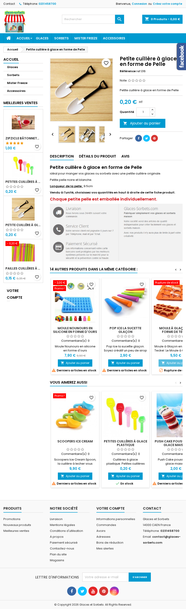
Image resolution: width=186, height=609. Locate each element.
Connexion (139, 4)
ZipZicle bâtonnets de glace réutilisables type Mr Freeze (23, 138)
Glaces (42, 38)
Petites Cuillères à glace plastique (23, 182)
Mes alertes (105, 548)
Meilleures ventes (16, 531)
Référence (128, 71)
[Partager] (138, 138)
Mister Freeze (85, 38)
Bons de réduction (109, 542)
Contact (9, 4)
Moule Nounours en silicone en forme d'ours (75, 330)
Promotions (11, 519)
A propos (57, 537)
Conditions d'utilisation (66, 531)
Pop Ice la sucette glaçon (125, 330)
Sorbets (61, 38)
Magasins (57, 560)
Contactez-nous (62, 548)
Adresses (103, 537)
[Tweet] (146, 138)
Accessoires (114, 38)
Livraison (56, 519)
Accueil (23, 38)
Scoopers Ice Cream (75, 441)
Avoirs (100, 531)
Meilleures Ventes (20, 102)
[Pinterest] (154, 138)
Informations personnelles (115, 519)
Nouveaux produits (17, 525)
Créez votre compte (167, 4)
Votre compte (8, 294)
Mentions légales (62, 525)
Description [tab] (62, 156)
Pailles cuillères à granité (23, 268)
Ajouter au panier (142, 123)
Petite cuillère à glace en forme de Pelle (23, 225)
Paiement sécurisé (64, 542)
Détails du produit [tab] (97, 156)
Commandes (106, 525)
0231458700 (47, 4)
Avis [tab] (125, 156)
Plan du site (58, 554)
